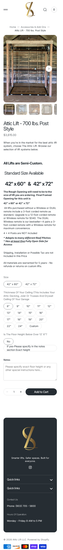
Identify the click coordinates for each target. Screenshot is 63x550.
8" (10, 307)
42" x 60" (14, 285)
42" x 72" (32, 285)
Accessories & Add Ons (33, 27)
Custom (36, 327)
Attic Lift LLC (19, 539)
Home (13, 27)
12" (51, 307)
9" (20, 307)
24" (22, 327)
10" (30, 307)
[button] (6, 10)
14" (21, 313)
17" (10, 320)
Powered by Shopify (38, 539)
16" (42, 313)
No (10, 342)
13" (10, 313)
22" (11, 327)
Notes (7, 359)
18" (21, 320)
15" (32, 313)
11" (40, 307)
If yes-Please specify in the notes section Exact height (26, 348)
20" (43, 320)
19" (32, 320)
